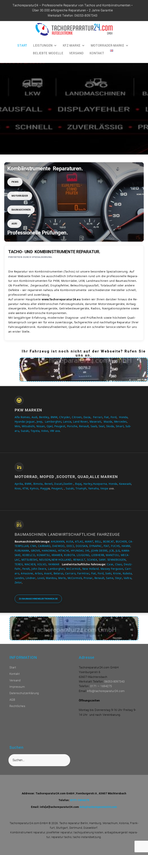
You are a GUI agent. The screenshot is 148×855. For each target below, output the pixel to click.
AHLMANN (57, 541)
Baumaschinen (21, 209)
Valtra (128, 578)
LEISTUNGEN (43, 45)
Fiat (106, 417)
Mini (17, 426)
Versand (14, 680)
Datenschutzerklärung (24, 693)
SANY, (102, 559)
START (22, 45)
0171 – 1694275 (101, 686)
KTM (25, 488)
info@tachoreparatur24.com (106, 691)
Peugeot (59, 426)
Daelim (68, 484)
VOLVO (41, 564)
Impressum (17, 687)
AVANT (89, 541)
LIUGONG (83, 555)
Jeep (39, 421)
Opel (50, 426)
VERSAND (76, 53)
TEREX (19, 564)
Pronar (88, 578)
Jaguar (30, 421)
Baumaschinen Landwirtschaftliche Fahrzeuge (67, 534)
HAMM (126, 546)
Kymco (34, 488)
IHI (87, 550)
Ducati (58, 484)
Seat (101, 426)
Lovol (40, 578)
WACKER (29, 564)
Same (109, 578)
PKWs (15, 182)
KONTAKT (97, 53)
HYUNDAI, (77, 550)
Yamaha (93, 488)
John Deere (38, 569)
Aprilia (19, 484)
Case (110, 564)
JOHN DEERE (99, 550)
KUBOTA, (70, 555)
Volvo (44, 431)
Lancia (67, 421)
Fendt (26, 569)
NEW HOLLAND (61, 559)
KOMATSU (43, 555)
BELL (98, 541)
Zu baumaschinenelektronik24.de (38, 599)
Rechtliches (17, 706)
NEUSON (44, 559)
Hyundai (20, 421)
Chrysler (64, 417)
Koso (18, 488)
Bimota (38, 484)
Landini (19, 578)
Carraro (70, 573)
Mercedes (120, 421)
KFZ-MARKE (72, 45)
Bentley (44, 417)
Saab (94, 426)
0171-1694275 (79, 800)
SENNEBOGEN (116, 559)
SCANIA (92, 559)
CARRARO (44, 546)
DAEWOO (58, 546)
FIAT (106, 546)
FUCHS (115, 546)
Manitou (51, 578)
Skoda (110, 426)
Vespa (104, 488)
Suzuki (25, 431)
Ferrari (97, 417)
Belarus (58, 573)
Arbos (38, 573)
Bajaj (78, 484)
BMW (54, 417)
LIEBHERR (97, 555)
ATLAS (79, 541)
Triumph (81, 488)
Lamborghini (53, 421)
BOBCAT (108, 541)
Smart (120, 426)
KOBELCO (28, 555)
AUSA (69, 541)
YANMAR (53, 564)
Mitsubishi (28, 426)
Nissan (40, 426)
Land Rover (80, 421)
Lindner (30, 578)
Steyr (118, 578)
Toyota (35, 431)
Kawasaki (125, 484)
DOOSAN (81, 546)
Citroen (77, 417)
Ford (114, 417)
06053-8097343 (85, 15)
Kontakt (14, 674)
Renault (84, 426)
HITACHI (63, 550)
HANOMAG (48, 550)
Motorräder (20, 195)
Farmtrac (83, 573)
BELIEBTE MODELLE (48, 53)
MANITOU (112, 555)
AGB (12, 699)
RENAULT (79, 559)
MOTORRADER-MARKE (107, 45)
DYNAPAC (95, 546)
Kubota (127, 573)
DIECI (70, 546)
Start (12, 667)
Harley (87, 484)
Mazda (108, 421)
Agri (14, 223)
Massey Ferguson (112, 569)
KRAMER (57, 555)
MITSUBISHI (29, 559)
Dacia (87, 417)
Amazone (27, 573)
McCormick (73, 569)
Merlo (62, 578)
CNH (33, 546)
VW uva (55, 431)
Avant (48, 573)
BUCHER (121, 541)
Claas (118, 564)
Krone (117, 573)
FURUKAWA (22, 550)
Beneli (49, 484)
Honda (123, 417)
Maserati (95, 421)
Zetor (18, 582)
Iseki (108, 573)
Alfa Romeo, (23, 417)
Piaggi (44, 488)
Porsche (72, 426)
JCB (111, 550)
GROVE (35, 550)
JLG (118, 550)
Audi (34, 417)
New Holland (90, 569)
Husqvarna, (100, 484)
